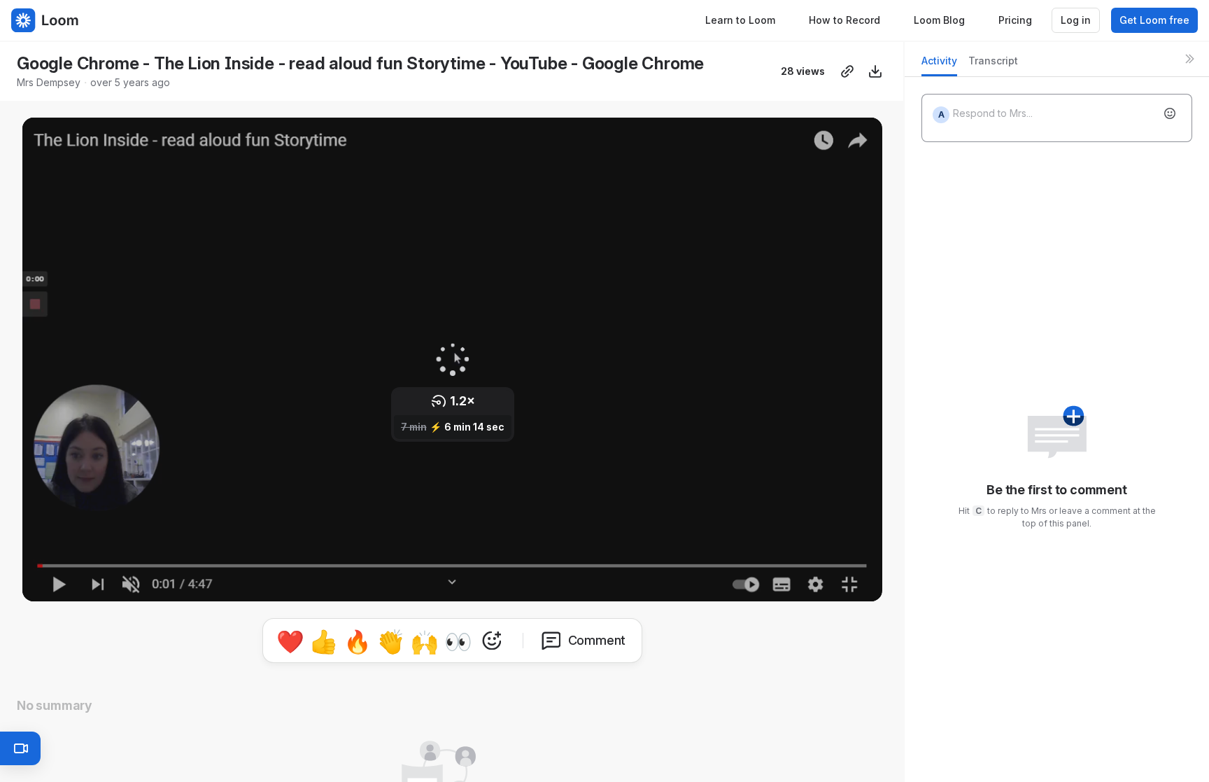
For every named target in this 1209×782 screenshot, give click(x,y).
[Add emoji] (1170, 113)
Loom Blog (939, 20)
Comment (597, 640)
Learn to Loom (740, 20)
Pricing (1015, 20)
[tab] (939, 64)
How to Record (844, 20)
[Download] (875, 71)
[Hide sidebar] (1189, 58)
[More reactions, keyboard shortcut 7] (492, 641)
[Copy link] (847, 71)
